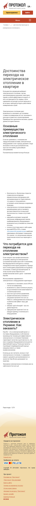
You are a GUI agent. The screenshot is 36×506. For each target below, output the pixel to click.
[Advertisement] (18, 48)
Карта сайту (8, 483)
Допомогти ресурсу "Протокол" (14, 491)
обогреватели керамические (16, 231)
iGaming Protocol (9, 497)
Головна (6, 25)
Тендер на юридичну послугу (13, 485)
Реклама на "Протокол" (12, 477)
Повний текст (7, 457)
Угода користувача (10, 488)
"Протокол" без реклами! (12, 480)
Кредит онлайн (9, 494)
